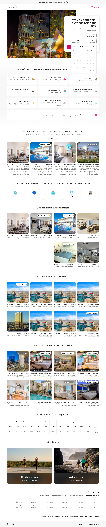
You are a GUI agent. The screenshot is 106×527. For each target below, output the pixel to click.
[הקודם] (57, 138)
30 (94, 70)
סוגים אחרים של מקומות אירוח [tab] (76, 495)
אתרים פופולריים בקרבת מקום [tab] (59, 495)
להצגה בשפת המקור (43, 2)
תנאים (80, 524)
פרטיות (85, 524)
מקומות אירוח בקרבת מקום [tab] (92, 495)
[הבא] (49, 138)
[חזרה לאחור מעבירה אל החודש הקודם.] (93, 46)
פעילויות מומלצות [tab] (44, 495)
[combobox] (81, 36)
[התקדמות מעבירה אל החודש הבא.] (74, 46)
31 (90, 70)
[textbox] (89, 42)
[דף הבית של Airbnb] (95, 7)
